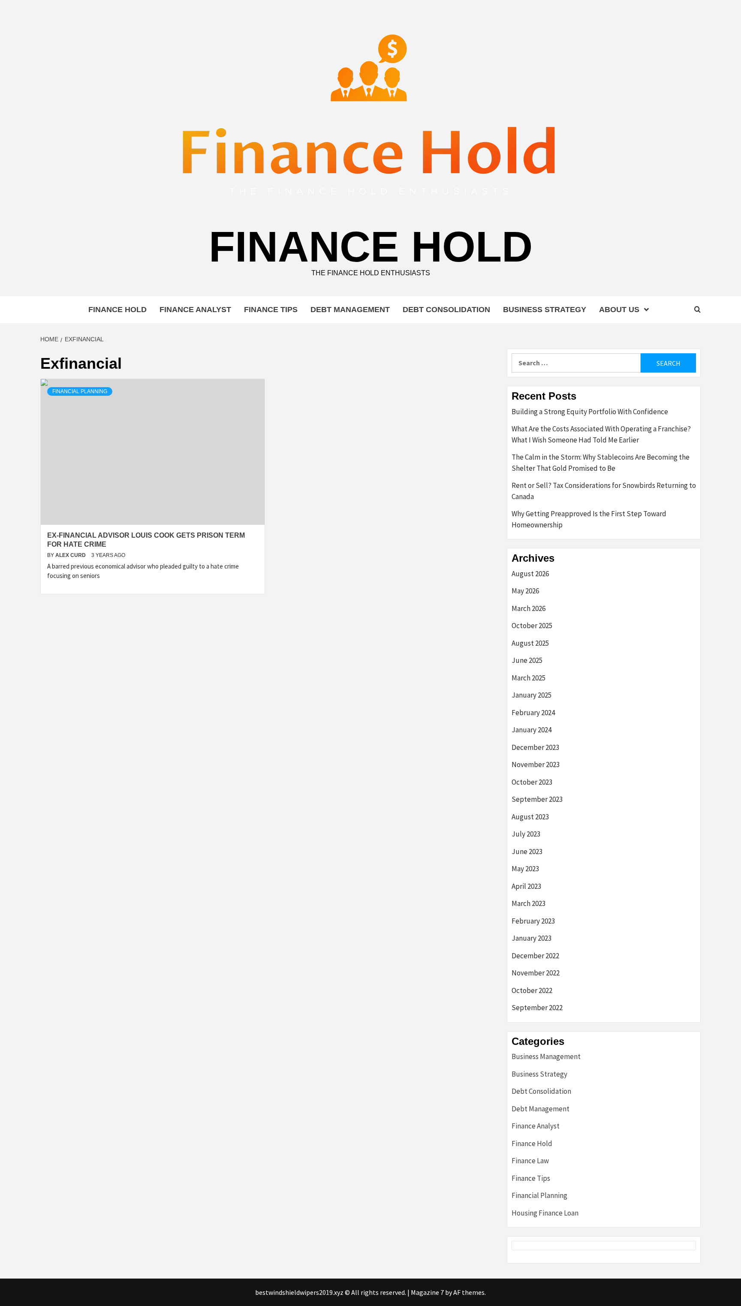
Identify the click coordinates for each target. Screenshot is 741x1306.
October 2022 (532, 990)
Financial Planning (79, 391)
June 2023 (527, 851)
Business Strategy (544, 309)
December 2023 (535, 747)
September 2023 (537, 799)
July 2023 (526, 834)
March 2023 (528, 903)
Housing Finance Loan (545, 1213)
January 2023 (531, 938)
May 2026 (525, 591)
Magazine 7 (427, 1292)
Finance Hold (371, 247)
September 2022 (537, 1007)
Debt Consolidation (446, 309)
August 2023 (530, 817)
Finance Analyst (195, 309)
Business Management (546, 1056)
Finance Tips (271, 309)
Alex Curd (71, 555)
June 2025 (527, 660)
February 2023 (533, 921)
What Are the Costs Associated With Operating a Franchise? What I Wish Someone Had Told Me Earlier (601, 434)
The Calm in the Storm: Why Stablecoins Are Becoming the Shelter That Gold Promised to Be (601, 462)
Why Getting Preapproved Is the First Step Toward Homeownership (589, 519)
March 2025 (528, 678)
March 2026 (528, 608)
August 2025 (530, 643)
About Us (619, 309)
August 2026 (530, 573)
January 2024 (531, 729)
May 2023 (525, 868)
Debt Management (350, 309)
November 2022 (536, 973)
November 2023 (536, 764)
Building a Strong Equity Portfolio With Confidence (590, 411)
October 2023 (532, 782)
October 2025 (532, 625)
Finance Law (530, 1160)
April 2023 (526, 886)
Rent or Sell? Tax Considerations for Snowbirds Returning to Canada (604, 491)
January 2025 (531, 695)
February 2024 (533, 712)
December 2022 (535, 955)
